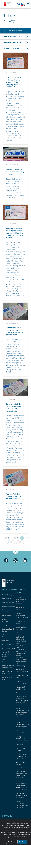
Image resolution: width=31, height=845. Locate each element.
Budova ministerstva (8, 606)
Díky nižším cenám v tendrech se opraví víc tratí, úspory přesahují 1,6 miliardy (22, 776)
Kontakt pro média (13, 42)
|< (4, 538)
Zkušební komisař (21, 768)
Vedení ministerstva (8, 602)
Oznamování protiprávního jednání (6, 654)
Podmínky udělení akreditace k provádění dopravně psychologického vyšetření (22, 701)
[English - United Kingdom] (23, 5)
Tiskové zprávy (15, 30)
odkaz (22, 832)
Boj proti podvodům (8, 648)
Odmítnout (11, 842)
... (12, 538)
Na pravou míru (11, 48)
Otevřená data (6, 616)
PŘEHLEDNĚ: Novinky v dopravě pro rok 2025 (21, 796)
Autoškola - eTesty (21, 693)
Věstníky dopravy (21, 744)
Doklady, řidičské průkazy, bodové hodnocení (21, 756)
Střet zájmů (5, 641)
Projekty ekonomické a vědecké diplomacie (22, 615)
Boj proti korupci (7, 644)
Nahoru (15, 552)
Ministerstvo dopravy (8, 4)
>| (22, 542)
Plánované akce (12, 36)
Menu (28, 4)
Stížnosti (4, 625)
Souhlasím (22, 842)
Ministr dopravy (7, 595)
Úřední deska (6, 598)
